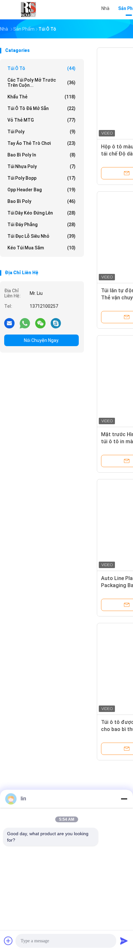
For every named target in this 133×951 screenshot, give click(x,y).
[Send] (124, 941)
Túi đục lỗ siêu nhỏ (41, 236)
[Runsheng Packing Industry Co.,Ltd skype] (56, 323)
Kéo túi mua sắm (41, 247)
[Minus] (124, 799)
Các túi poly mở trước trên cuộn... (41, 82)
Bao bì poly (41, 201)
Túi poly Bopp (41, 178)
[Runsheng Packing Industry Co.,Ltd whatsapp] (25, 323)
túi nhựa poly (41, 166)
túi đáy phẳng (41, 224)
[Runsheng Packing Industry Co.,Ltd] (28, 9)
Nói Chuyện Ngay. (41, 340)
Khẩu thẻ (41, 96)
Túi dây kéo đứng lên (41, 212)
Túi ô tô (41, 68)
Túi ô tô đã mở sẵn (41, 108)
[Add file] (8, 941)
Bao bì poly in (41, 154)
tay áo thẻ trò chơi (41, 143)
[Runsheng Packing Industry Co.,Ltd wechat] (40, 323)
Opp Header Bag (41, 189)
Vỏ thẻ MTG (41, 120)
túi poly (41, 131)
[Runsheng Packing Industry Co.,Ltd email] (9, 323)
